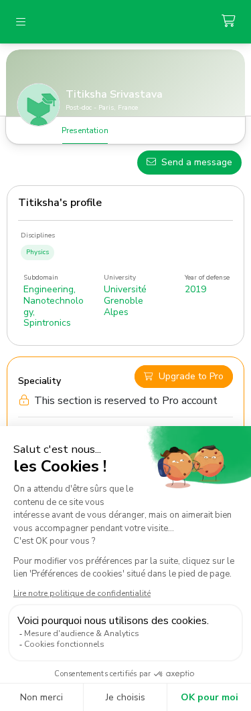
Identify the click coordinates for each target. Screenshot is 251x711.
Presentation (85, 130)
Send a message (196, 162)
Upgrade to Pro (191, 376)
